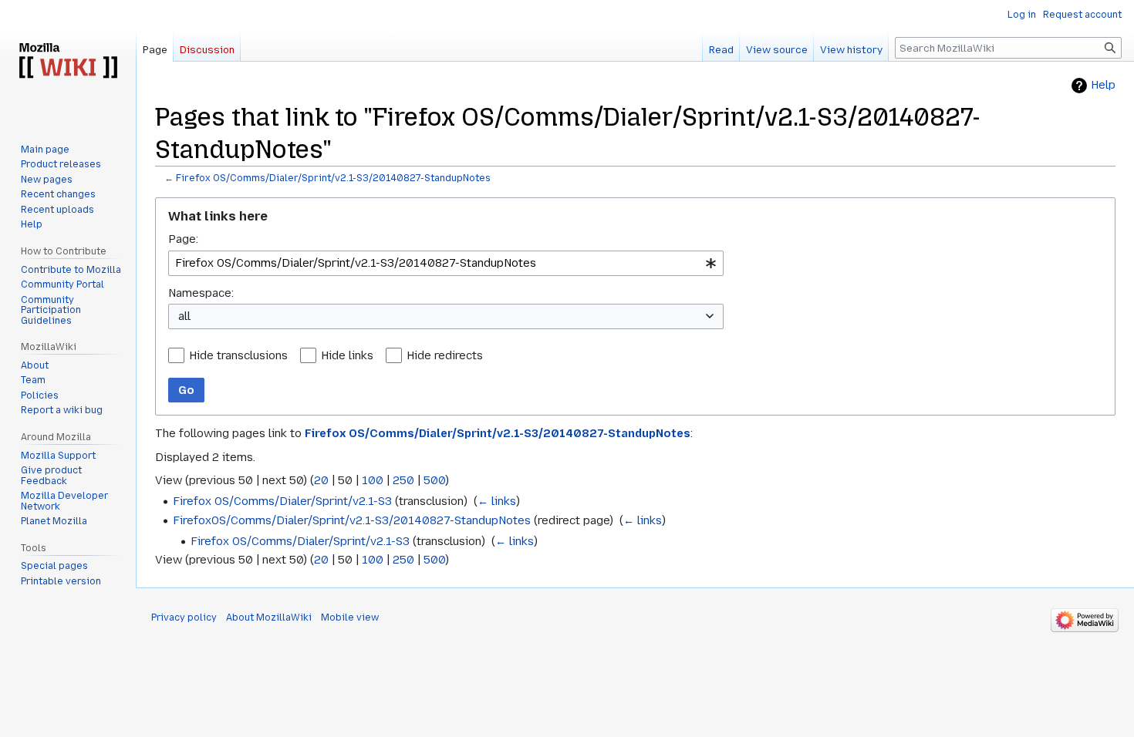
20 (321, 480)
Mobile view (350, 617)
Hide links (347, 355)
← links (497, 501)
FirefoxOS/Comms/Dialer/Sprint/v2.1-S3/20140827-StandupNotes (352, 520)
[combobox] (446, 263)
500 (434, 480)
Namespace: (201, 293)
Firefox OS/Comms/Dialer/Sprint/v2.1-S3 (282, 501)
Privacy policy (184, 617)
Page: (183, 239)
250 (403, 480)
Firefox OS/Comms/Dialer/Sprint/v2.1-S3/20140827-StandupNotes (333, 178)
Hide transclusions (238, 355)
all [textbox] (184, 316)
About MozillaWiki (269, 617)
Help (1103, 85)
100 (372, 480)
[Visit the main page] (68, 61)
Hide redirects (445, 355)
